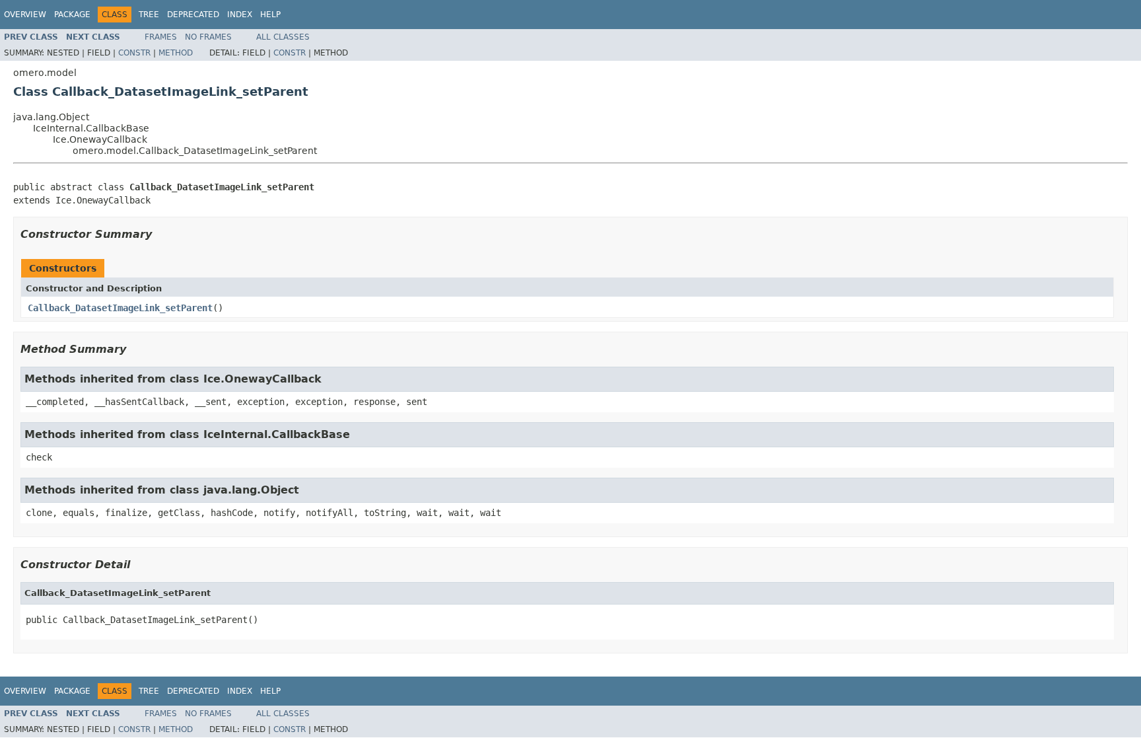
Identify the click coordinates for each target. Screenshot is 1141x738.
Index (239, 14)
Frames (161, 37)
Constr (134, 52)
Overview (25, 14)
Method (175, 52)
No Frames (208, 37)
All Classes (283, 37)
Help (270, 14)
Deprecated (193, 14)
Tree (149, 14)
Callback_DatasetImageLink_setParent (120, 308)
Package (72, 14)
